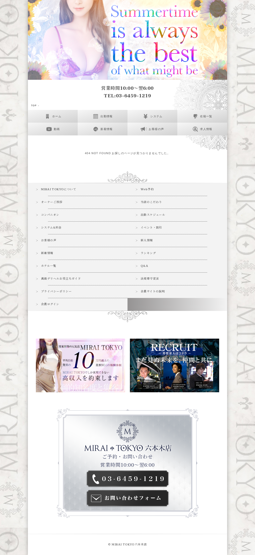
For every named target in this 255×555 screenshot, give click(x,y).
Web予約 (147, 189)
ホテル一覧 (48, 265)
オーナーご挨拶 (52, 202)
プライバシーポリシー (56, 291)
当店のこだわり (151, 202)
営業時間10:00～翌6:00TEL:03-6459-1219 (127, 92)
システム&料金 (51, 227)
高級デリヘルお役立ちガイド (61, 278)
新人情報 (147, 240)
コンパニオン (50, 214)
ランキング (148, 253)
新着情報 (47, 253)
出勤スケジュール (153, 214)
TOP (33, 105)
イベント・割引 (151, 227)
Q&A (144, 265)
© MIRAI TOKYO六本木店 (127, 544)
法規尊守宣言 (150, 278)
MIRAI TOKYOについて (58, 189)
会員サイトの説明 (153, 291)
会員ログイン (50, 304)
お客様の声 (48, 240)
